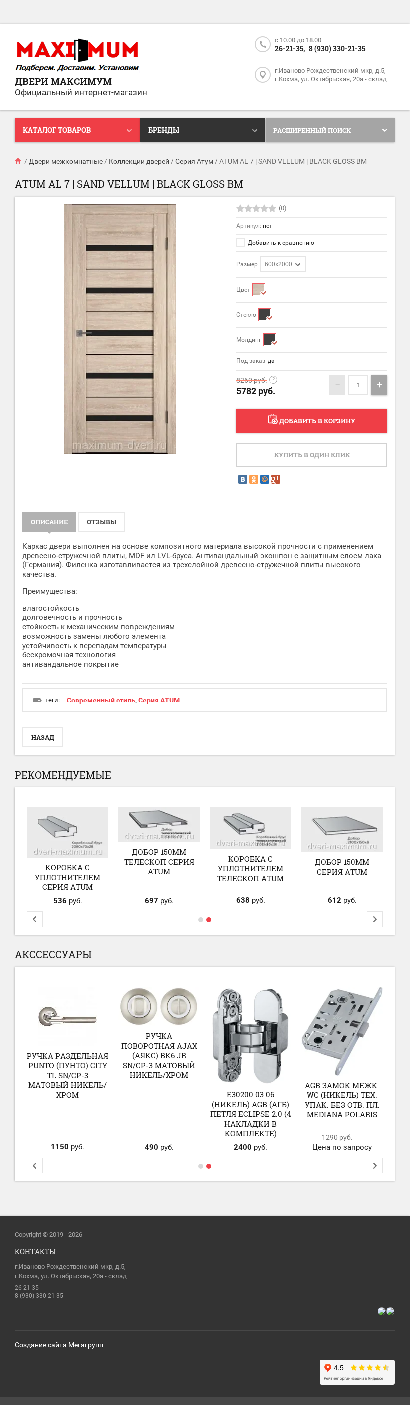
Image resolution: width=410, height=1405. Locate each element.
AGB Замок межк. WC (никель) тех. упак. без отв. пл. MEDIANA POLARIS (342, 1100)
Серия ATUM (159, 700)
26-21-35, (290, 48)
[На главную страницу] (77, 55)
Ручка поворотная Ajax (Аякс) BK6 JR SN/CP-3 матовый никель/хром (160, 1055)
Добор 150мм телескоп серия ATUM (159, 861)
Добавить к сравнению (280, 242)
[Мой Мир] (265, 479)
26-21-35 (27, 1287)
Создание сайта (41, 1345)
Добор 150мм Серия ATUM (342, 867)
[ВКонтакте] (243, 479)
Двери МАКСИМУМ (63, 81)
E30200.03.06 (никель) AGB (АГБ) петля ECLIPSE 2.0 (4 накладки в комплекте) (251, 1113)
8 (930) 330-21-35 (337, 48)
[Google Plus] (276, 479)
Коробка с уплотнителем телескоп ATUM (251, 868)
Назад (43, 737)
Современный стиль (101, 700)
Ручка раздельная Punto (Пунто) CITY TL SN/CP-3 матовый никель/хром (67, 1075)
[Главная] (19, 161)
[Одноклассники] (254, 479)
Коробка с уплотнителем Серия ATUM (67, 877)
